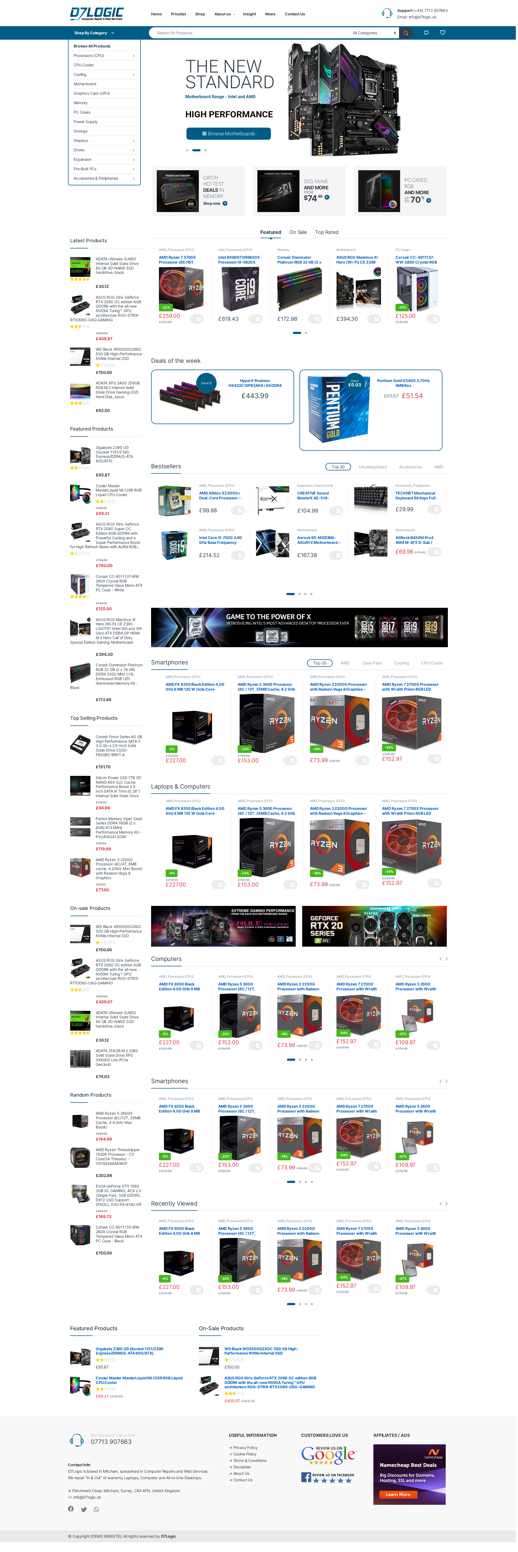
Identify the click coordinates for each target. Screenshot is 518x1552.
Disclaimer (242, 1467)
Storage (80, 131)
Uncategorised (373, 466)
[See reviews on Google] (329, 1454)
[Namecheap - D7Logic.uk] (409, 1474)
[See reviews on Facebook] (328, 1477)
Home (156, 14)
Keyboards (403, 485)
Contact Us (295, 14)
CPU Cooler (84, 65)
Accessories (410, 466)
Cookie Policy (245, 1454)
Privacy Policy (245, 1447)
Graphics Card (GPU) (92, 93)
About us (222, 14)
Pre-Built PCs (85, 168)
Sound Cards (323, 485)
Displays (81, 140)
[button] (297, 333)
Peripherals (421, 485)
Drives (79, 150)
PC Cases (82, 112)
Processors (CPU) (89, 55)
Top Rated (327, 232)
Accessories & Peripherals (96, 178)
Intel (221, 250)
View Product (196, 318)
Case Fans (372, 663)
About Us (241, 1473)
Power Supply (86, 121)
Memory (81, 102)
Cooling (80, 74)
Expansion (82, 159)
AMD (162, 250)
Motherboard (85, 83)
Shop (200, 14)
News (270, 14)
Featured (270, 232)
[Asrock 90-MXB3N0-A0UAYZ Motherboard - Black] (275, 545)
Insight (249, 14)
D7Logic (168, 1536)
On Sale (298, 232)
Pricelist (178, 14)
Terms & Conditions (250, 1460)
